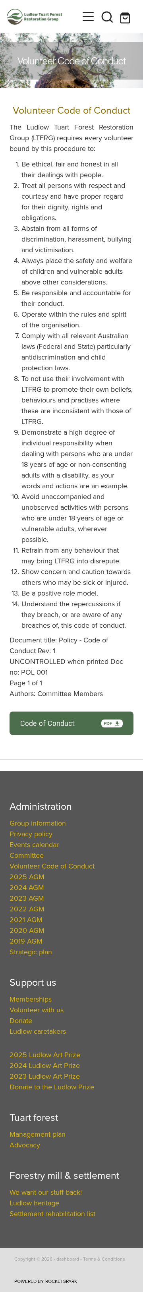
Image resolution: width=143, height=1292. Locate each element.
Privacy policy (31, 834)
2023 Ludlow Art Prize (45, 1076)
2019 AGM (26, 941)
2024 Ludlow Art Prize (45, 1065)
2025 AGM (27, 877)
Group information (38, 823)
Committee (27, 855)
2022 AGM (27, 909)
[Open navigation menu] (88, 16)
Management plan (38, 1134)
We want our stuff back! (46, 1192)
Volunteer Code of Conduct (52, 866)
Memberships (31, 999)
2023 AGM (27, 898)
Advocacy (25, 1145)
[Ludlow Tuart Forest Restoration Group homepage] (43, 17)
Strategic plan (31, 952)
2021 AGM (26, 920)
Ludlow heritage (34, 1203)
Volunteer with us (37, 1010)
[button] (107, 16)
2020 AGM (27, 930)
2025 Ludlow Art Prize (45, 1055)
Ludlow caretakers (38, 1031)
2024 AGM (27, 887)
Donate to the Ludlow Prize (52, 1087)
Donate (21, 1020)
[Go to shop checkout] (126, 16)
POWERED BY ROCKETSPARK (45, 1281)
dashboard (67, 1258)
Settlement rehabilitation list (52, 1214)
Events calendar (34, 844)
